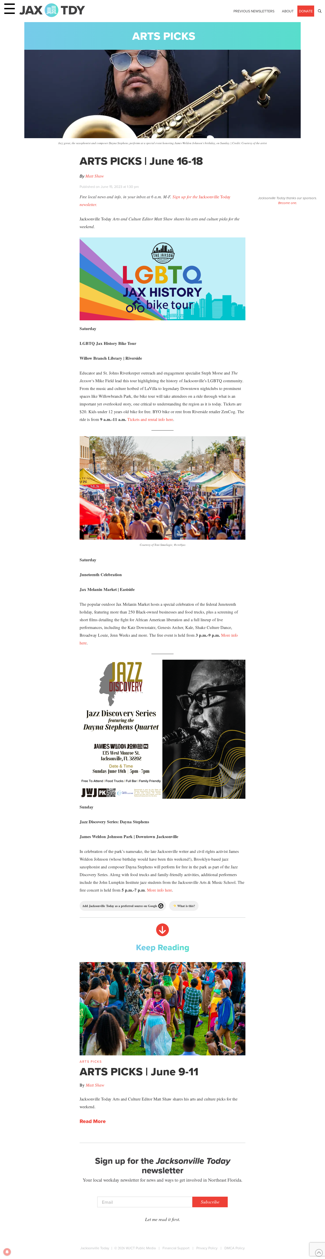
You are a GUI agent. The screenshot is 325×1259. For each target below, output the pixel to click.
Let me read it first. (162, 1219)
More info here (159, 890)
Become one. (287, 203)
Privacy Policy (207, 1248)
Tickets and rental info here (150, 419)
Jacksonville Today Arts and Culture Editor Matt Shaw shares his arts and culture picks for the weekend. (158, 1102)
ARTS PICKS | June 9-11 (139, 1071)
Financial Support (175, 1248)
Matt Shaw (94, 176)
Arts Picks (163, 36)
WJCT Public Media (141, 1248)
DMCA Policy (234, 1248)
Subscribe (210, 1202)
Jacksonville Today (94, 1248)
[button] (319, 11)
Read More (93, 1121)
